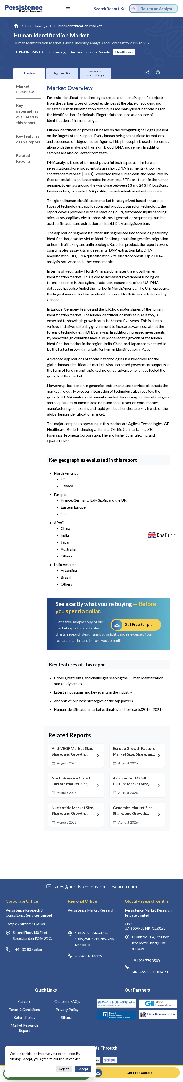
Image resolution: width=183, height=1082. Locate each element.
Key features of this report (28, 139)
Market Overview (25, 89)
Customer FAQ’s (67, 1001)
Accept (82, 1069)
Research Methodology (95, 73)
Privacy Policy (67, 1009)
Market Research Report (24, 1027)
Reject (64, 1069)
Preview (29, 73)
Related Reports (23, 158)
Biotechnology (36, 26)
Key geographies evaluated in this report (27, 114)
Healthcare (124, 52)
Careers (24, 1001)
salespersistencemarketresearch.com (95, 886)
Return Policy (24, 1017)
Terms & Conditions (24, 1009)
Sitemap (67, 1017)
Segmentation (62, 73)
